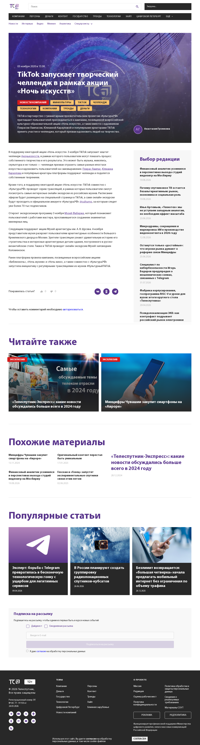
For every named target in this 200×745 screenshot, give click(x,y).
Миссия (137, 686)
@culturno (86, 202)
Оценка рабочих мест (145, 697)
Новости (13, 24)
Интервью (27, 24)
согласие (41, 651)
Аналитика (65, 24)
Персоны (35, 16)
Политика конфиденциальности (145, 703)
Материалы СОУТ (174, 707)
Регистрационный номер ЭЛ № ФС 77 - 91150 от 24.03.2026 (22, 703)
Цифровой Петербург (149, 16)
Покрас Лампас (91, 169)
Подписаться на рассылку (100, 644)
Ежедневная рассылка (61, 626)
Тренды (97, 16)
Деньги (49, 16)
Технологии (114, 16)
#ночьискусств (30, 156)
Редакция (138, 691)
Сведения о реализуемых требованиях (172, 700)
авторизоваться (73, 309)
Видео (40, 24)
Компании (18, 16)
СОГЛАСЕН (139, 739)
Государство (80, 16)
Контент (63, 16)
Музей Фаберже (74, 213)
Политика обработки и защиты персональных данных (177, 689)
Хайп (129, 16)
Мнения (51, 24)
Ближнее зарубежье (98, 707)
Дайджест (36, 626)
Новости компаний (66, 712)
